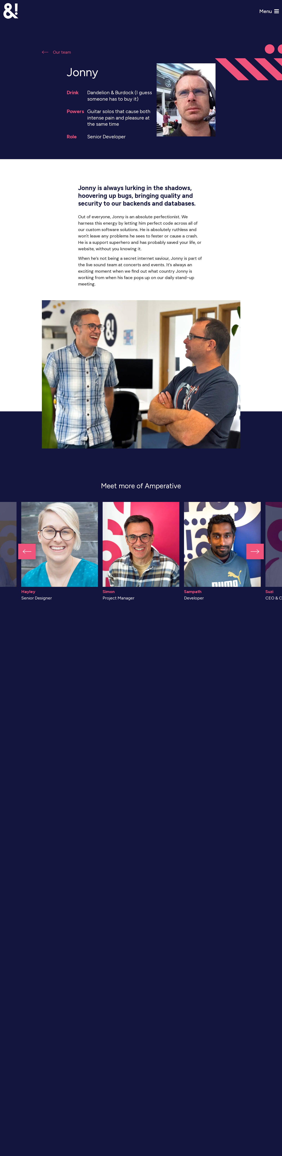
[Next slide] (255, 551)
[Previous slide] (27, 551)
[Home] (11, 11)
